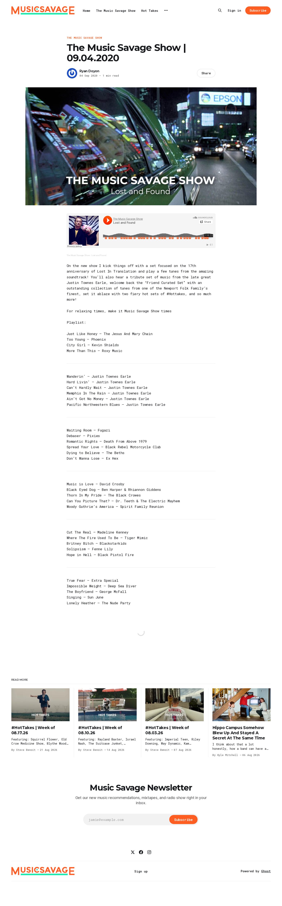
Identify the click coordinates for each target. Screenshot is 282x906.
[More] (166, 10)
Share (206, 73)
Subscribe (258, 10)
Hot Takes (149, 10)
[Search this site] (220, 10)
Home (86, 10)
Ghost (266, 871)
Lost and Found (98, 255)
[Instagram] (149, 852)
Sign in (234, 10)
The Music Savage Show (115, 10)
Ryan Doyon (89, 71)
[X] (133, 852)
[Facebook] (141, 852)
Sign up (141, 871)
